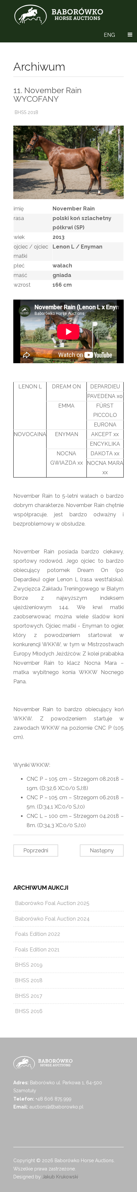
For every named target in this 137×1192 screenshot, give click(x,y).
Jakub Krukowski (60, 1176)
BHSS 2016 (29, 1011)
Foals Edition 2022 (37, 934)
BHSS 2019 (29, 965)
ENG (109, 35)
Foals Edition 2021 (37, 949)
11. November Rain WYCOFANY (47, 94)
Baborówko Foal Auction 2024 (52, 919)
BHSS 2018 (26, 112)
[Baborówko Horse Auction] (58, 15)
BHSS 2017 (28, 996)
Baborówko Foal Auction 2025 (52, 903)
